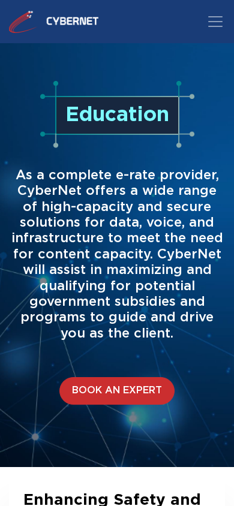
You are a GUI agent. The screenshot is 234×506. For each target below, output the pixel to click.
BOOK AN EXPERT (117, 390)
